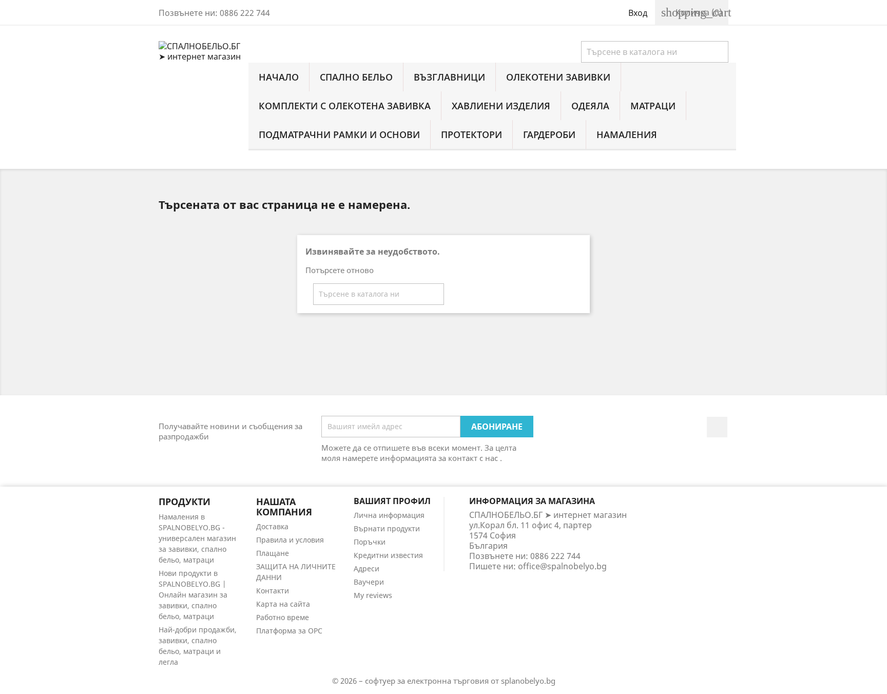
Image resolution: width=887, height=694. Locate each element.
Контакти (272, 590)
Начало (279, 77)
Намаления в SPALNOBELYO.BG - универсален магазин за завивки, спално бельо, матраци (197, 538)
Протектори (471, 134)
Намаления (626, 134)
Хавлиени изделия (501, 106)
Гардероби (549, 134)
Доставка (272, 526)
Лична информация (389, 515)
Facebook (717, 427)
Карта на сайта (283, 604)
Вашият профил (392, 501)
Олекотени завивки (558, 77)
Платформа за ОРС (289, 630)
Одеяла (590, 106)
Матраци (653, 106)
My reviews (373, 595)
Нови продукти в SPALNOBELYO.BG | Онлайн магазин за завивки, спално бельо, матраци (193, 594)
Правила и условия (290, 540)
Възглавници (449, 77)
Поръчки (369, 542)
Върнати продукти (387, 528)
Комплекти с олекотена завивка (345, 106)
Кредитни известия (388, 555)
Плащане (272, 553)
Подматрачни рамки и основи (339, 134)
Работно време (282, 617)
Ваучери (369, 582)
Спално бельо (356, 77)
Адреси (366, 568)
